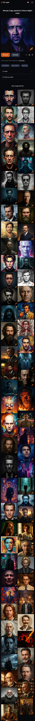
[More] (26, 54)
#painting (24, 65)
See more (22, 60)
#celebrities (5, 65)
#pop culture (15, 65)
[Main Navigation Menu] (32, 2)
